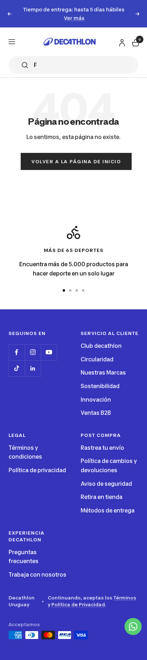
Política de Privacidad (78, 604)
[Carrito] (134, 41)
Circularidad (97, 359)
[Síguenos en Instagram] (33, 352)
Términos (124, 597)
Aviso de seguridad (106, 483)
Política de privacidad (37, 470)
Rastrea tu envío (102, 447)
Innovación (96, 399)
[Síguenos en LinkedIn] (33, 368)
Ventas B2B (96, 412)
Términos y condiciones (25, 452)
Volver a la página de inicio (76, 161)
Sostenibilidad (100, 386)
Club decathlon (101, 345)
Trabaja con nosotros (37, 574)
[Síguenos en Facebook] (17, 352)
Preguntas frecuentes (24, 557)
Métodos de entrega (108, 510)
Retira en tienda (101, 497)
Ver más (74, 18)
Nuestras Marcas (103, 372)
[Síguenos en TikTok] (17, 368)
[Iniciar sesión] (121, 41)
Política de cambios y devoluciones (109, 466)
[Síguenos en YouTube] (49, 352)
